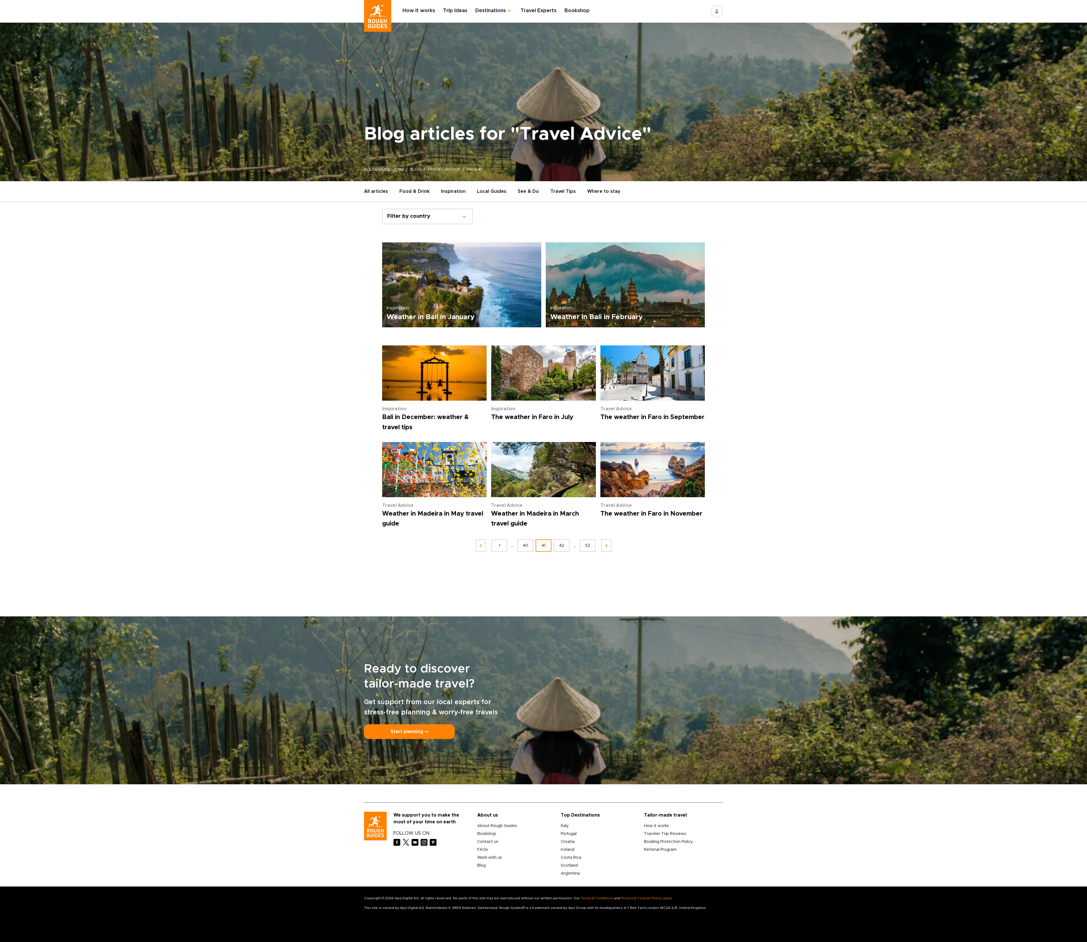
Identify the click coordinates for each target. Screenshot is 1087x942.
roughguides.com (384, 170)
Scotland (569, 866)
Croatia (568, 842)
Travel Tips (563, 191)
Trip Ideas (455, 10)
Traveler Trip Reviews (665, 834)
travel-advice (444, 170)
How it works (419, 10)
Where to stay (603, 191)
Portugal (569, 834)
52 (587, 546)
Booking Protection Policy (668, 842)
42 (561, 546)
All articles (376, 191)
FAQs (482, 850)
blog (415, 170)
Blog (481, 866)
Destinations (490, 10)
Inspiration (453, 191)
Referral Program (660, 850)
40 (525, 546)
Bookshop (577, 10)
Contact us (487, 842)
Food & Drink (414, 191)
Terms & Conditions (597, 898)
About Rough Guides (497, 826)
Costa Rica (571, 858)
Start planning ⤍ (409, 731)
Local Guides (491, 191)
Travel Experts (539, 10)
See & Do (528, 191)
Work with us (489, 858)
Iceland (567, 850)
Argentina (570, 873)
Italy (565, 826)
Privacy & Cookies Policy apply (646, 898)
